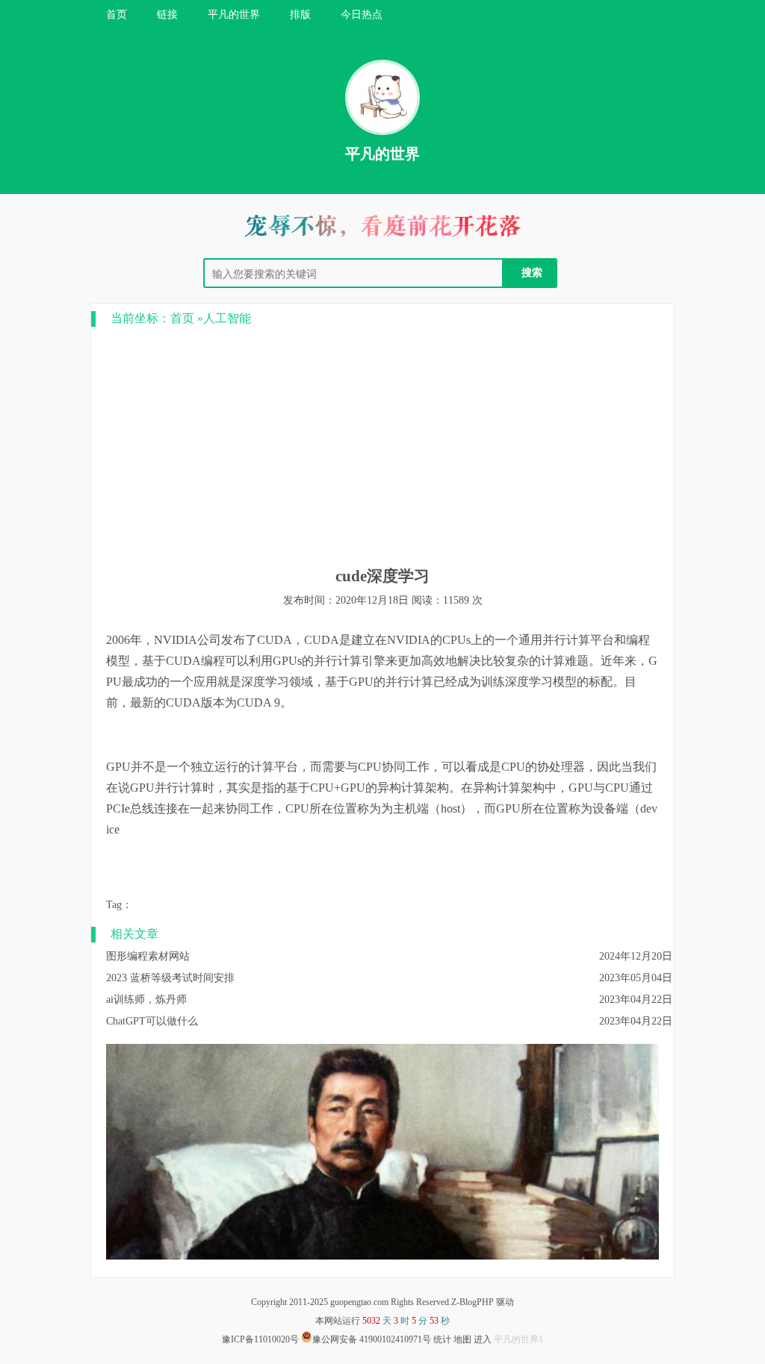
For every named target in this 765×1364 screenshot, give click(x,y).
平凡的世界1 (518, 1339)
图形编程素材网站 (148, 956)
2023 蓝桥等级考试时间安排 (170, 977)
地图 (462, 1339)
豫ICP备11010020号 (260, 1339)
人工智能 (227, 318)
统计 (442, 1339)
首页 (116, 14)
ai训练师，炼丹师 (146, 999)
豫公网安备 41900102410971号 (371, 1339)
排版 (300, 14)
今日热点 (361, 14)
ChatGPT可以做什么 (152, 1021)
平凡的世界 (234, 14)
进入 (483, 1339)
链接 (167, 14)
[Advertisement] (382, 446)
